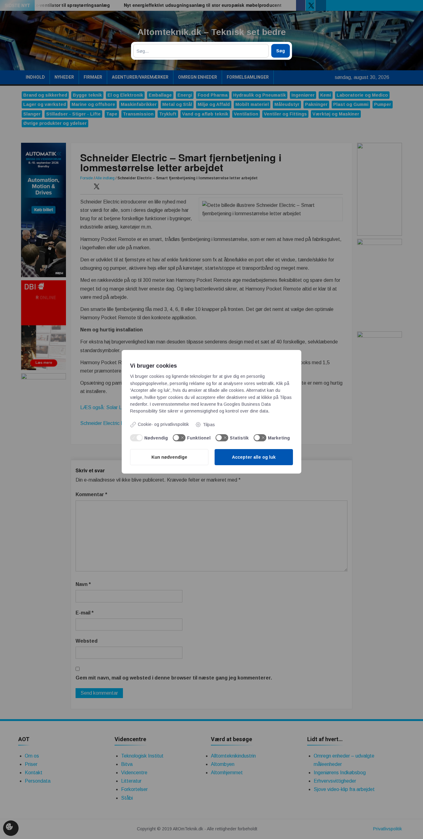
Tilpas (209, 424)
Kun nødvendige (169, 457)
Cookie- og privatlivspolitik (163, 424)
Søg (280, 50)
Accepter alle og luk (254, 457)
